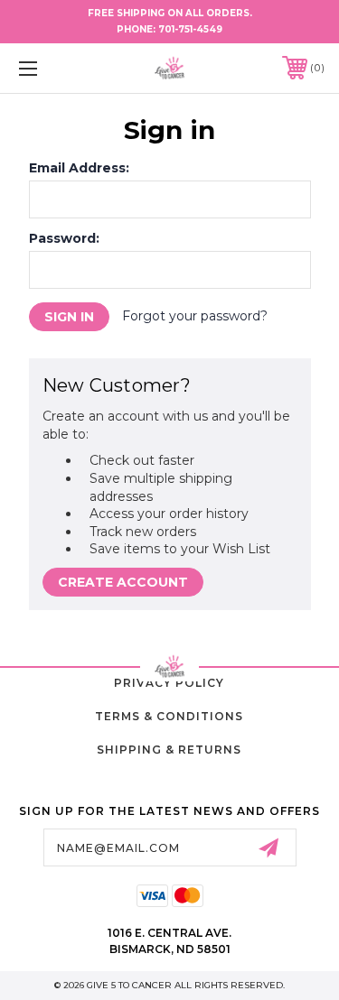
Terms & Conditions (169, 716)
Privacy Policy (169, 683)
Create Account (123, 582)
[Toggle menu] (49, 68)
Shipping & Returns (169, 749)
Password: (64, 238)
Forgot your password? (195, 316)
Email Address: (79, 168)
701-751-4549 (190, 29)
